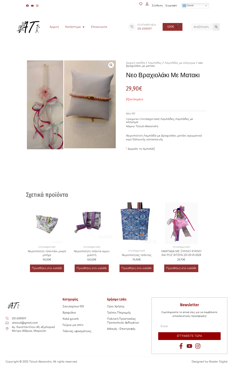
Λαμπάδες (155, 63)
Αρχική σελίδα (135, 63)
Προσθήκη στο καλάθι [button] (47, 268)
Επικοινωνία (99, 27)
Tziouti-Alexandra (147, 126)
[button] (111, 65)
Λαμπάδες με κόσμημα (180, 63)
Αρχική (54, 27)
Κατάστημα (73, 27)
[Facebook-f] (181, 346)
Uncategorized (149, 119)
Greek (190, 5)
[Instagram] (37, 5)
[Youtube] (32, 5)
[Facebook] (27, 5)
